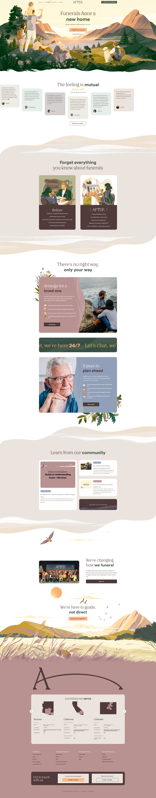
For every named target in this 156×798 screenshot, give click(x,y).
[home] (78, 2)
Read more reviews (78, 123)
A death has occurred (78, 30)
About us (101, 581)
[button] (41, 2)
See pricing (52, 324)
